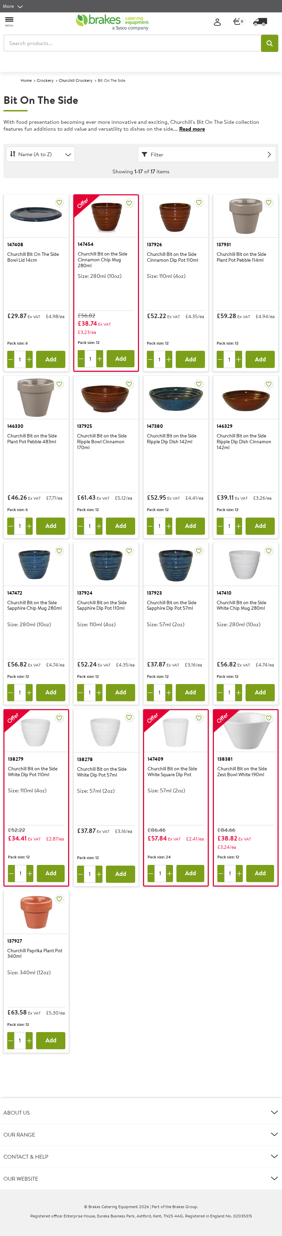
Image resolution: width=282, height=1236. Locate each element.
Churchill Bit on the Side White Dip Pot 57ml (102, 772)
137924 (85, 592)
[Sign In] (217, 22)
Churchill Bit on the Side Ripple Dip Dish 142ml (171, 439)
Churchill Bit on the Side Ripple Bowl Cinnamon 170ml (102, 441)
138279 (15, 759)
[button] (269, 43)
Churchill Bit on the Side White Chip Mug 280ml (241, 606)
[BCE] (112, 22)
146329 (224, 426)
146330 (15, 426)
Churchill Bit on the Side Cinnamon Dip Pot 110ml (172, 257)
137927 (14, 940)
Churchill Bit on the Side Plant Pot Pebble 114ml (241, 257)
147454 (86, 244)
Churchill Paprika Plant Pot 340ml (34, 954)
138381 (224, 759)
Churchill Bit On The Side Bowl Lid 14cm (33, 257)
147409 (155, 759)
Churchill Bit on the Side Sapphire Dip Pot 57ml (171, 606)
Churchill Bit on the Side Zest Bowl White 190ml (242, 772)
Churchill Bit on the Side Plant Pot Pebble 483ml (32, 439)
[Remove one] (10, 359)
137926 (154, 244)
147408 (15, 244)
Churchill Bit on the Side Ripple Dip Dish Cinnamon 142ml (244, 441)
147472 (14, 592)
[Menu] (9, 21)
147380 (155, 426)
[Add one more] (29, 359)
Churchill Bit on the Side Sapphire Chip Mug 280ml (34, 606)
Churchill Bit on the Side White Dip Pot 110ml (32, 772)
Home (26, 80)
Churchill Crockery (76, 80)
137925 (84, 426)
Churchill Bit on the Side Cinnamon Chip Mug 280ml (102, 259)
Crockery (45, 80)
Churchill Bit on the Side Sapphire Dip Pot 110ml (102, 606)
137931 (224, 244)
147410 (224, 592)
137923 (154, 592)
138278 (85, 759)
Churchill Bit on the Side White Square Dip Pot (172, 772)
